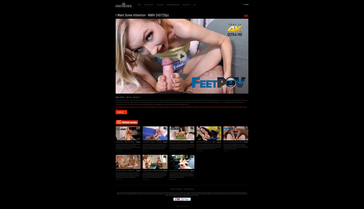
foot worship (159, 107)
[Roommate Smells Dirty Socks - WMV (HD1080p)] (182, 133)
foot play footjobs (125, 175)
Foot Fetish (186, 5)
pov (123, 107)
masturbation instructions (192, 107)
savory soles (203, 107)
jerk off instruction (146, 144)
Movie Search (148, 5)
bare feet (125, 172)
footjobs (123, 145)
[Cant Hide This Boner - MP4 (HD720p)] (155, 133)
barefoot (121, 172)
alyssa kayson (131, 175)
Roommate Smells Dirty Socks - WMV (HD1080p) (182, 142)
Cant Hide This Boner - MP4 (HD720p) (154, 142)
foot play (165, 107)
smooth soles (211, 107)
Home (139, 5)
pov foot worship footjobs (235, 107)
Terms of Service (176, 189)
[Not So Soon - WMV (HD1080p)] (128, 133)
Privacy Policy (189, 189)
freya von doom (126, 148)
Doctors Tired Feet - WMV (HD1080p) (127, 170)
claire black (185, 148)
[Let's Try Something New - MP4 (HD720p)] (235, 133)
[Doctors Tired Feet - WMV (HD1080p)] (128, 162)
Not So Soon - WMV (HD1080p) (125, 142)
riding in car (177, 174)
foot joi (177, 107)
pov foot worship (187, 144)
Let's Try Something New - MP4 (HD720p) (235, 142)
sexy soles (171, 107)
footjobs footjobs (229, 148)
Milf (194, 5)
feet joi (126, 107)
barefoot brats (219, 107)
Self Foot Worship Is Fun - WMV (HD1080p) (209, 142)
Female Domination (173, 5)
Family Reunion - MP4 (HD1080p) (152, 170)
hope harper (179, 177)
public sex (185, 174)
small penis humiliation (149, 107)
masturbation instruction (135, 107)
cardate (226, 107)
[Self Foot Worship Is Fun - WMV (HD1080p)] (209, 133)
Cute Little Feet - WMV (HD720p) (179, 170)
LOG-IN (246, 4)
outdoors (171, 172)
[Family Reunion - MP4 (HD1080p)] (155, 162)
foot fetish (118, 107)
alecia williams (162, 148)
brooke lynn (235, 148)
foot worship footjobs (119, 148)
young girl (182, 107)
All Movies (160, 5)
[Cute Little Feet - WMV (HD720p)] (182, 162)
